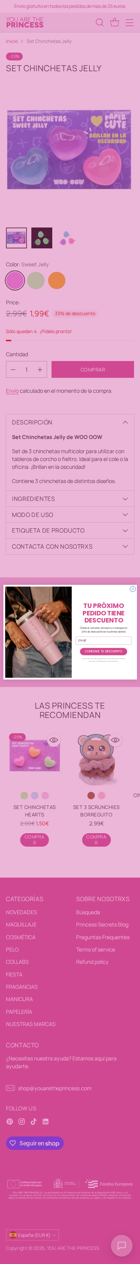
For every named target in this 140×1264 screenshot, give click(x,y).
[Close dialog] (133, 589)
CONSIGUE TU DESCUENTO (103, 651)
